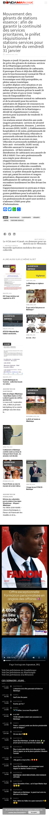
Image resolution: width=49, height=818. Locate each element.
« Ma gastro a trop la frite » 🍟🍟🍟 (25, 760)
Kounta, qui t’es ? (18, 704)
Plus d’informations (20, 812)
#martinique (14, 217)
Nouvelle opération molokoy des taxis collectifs (22, 248)
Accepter (34, 812)
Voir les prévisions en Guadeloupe (19, 670)
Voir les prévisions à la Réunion (18, 674)
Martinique (17, 686)
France (16, 723)
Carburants (26, 217)
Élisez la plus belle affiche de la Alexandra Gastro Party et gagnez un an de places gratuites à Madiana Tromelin (30, 751)
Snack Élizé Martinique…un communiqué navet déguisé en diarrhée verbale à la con (28, 767)
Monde (15, 695)
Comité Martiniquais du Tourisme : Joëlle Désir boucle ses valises (12, 382)
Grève (6, 220)
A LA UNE (7, 266)
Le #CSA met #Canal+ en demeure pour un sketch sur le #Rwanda (24, 242)
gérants (36, 217)
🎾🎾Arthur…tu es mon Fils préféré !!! (25, 710)
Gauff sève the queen (20, 697)
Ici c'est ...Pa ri (30, 338)
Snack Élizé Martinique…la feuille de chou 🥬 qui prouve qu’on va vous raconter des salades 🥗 (29, 742)
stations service (17, 220)
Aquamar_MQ (33, 664)
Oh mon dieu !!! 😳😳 (20, 734)
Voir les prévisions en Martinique (18, 672)
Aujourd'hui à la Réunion (36, 316)
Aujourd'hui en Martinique (33, 267)
